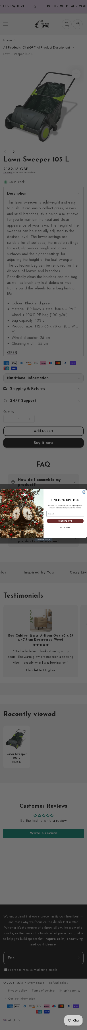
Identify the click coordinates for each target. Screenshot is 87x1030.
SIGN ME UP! (65, 521)
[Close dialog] (84, 492)
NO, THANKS (65, 527)
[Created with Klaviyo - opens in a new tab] (43, 539)
